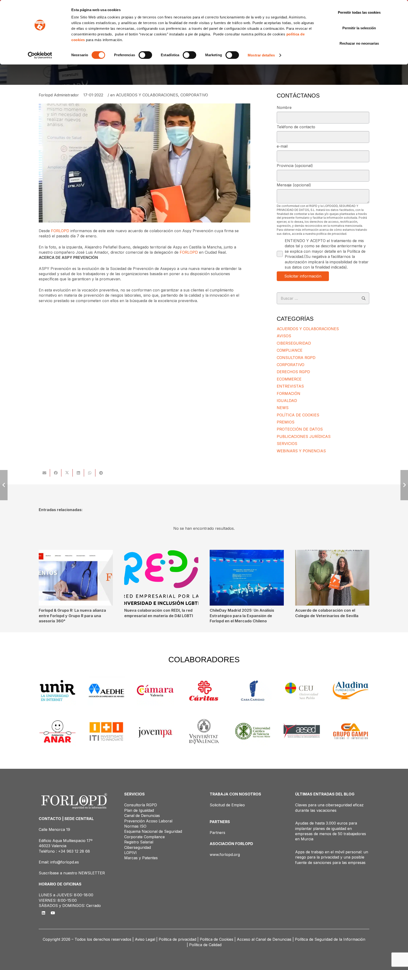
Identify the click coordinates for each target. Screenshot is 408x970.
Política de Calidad (205, 944)
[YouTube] (53, 913)
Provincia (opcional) (295, 165)
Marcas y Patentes (141, 857)
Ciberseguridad (137, 847)
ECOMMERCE (289, 379)
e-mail (282, 146)
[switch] (145, 55)
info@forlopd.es (64, 862)
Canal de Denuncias (142, 815)
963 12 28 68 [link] (78, 851)
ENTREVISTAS (290, 386)
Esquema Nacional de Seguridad (153, 831)
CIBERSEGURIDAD (294, 343)
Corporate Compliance (144, 836)
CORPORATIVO (194, 95)
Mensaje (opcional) (294, 185)
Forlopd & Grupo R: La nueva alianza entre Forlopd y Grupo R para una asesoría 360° (72, 615)
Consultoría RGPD (140, 805)
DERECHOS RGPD (293, 371)
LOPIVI (130, 852)
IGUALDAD (287, 400)
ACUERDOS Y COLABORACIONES (147, 95)
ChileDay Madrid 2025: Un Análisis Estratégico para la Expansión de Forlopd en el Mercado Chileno (242, 615)
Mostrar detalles (261, 55)
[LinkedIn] (43, 913)
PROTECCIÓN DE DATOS (300, 429)
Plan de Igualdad (139, 810)
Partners (217, 832)
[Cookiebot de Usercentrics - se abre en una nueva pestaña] (40, 55)
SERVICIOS (287, 443)
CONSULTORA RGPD (296, 357)
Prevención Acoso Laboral (148, 821)
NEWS (283, 407)
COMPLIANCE (289, 350)
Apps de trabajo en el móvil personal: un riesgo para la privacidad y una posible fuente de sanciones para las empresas (331, 857)
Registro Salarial (138, 842)
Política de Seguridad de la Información (330, 939)
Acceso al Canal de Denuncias (264, 939)
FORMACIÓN (288, 393)
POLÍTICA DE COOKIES (298, 415)
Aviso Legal (145, 939)
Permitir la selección (359, 28)
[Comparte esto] (55, 473)
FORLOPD (60, 230)
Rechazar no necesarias (359, 43)
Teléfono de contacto (296, 126)
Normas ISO (135, 826)
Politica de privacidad (177, 939)
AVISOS (284, 335)
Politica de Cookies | (218, 939)
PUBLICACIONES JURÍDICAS (304, 436)
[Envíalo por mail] (44, 473)
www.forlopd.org (225, 854)
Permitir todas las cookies (359, 12)
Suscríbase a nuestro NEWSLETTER (72, 873)
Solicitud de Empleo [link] (227, 805)
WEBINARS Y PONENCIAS (301, 451)
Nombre (284, 107)
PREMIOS (285, 422)
